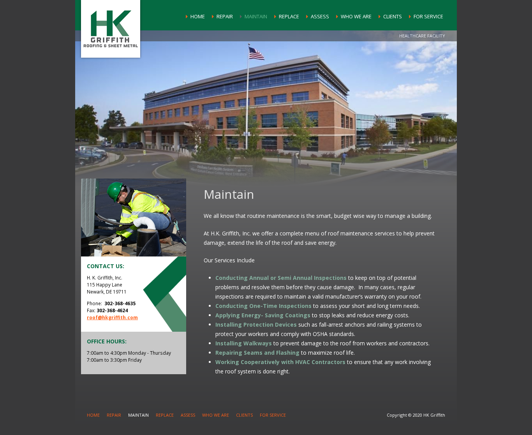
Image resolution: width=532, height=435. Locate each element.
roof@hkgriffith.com (112, 317)
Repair (225, 16)
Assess (320, 16)
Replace (289, 16)
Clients (392, 16)
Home (197, 16)
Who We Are (356, 16)
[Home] (110, 29)
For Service (428, 16)
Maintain (256, 16)
